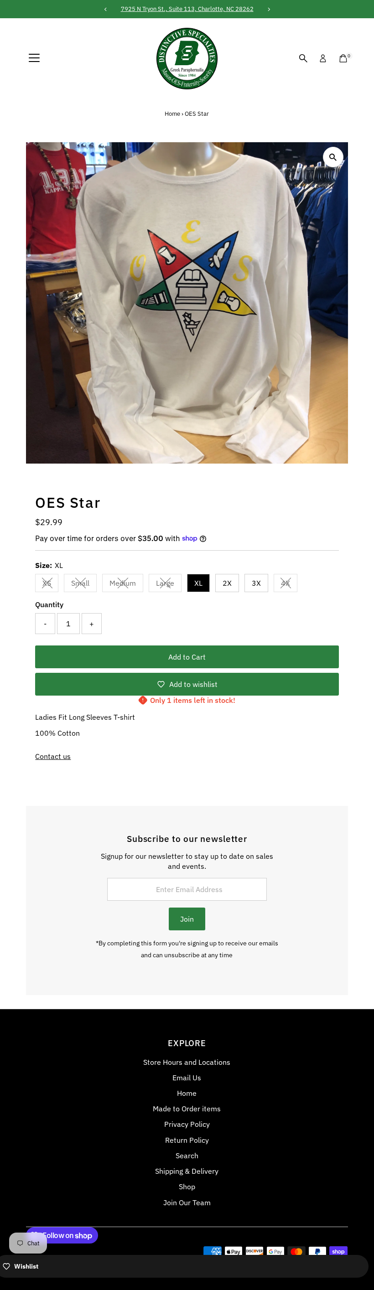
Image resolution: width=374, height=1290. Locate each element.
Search (187, 1155)
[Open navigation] (34, 58)
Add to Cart (187, 656)
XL (198, 583)
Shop (187, 1186)
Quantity (49, 604)
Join (187, 919)
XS (50, 584)
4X (289, 584)
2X (227, 583)
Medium (126, 584)
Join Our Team (187, 1202)
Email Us (186, 1077)
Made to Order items (187, 1108)
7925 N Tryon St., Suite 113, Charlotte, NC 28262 (187, 9)
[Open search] (303, 58)
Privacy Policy (187, 1124)
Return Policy (187, 1140)
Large (169, 584)
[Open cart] (343, 58)
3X (256, 583)
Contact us (53, 756)
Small (84, 584)
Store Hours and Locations (186, 1062)
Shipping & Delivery (186, 1171)
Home (172, 114)
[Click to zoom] (333, 157)
